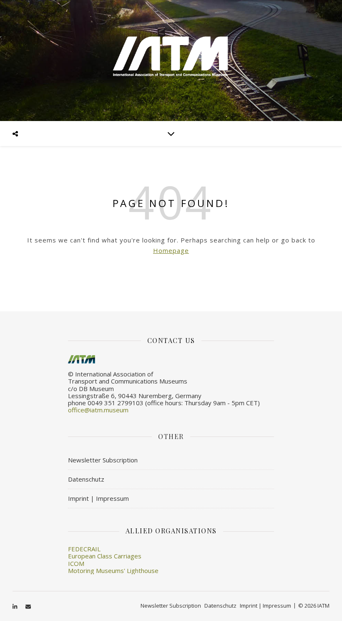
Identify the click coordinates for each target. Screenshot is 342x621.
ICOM (76, 563)
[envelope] (28, 606)
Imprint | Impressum (98, 498)
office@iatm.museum (98, 410)
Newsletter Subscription (103, 460)
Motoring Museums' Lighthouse (113, 570)
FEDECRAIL (84, 549)
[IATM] (171, 60)
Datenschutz (86, 479)
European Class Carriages (104, 556)
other (171, 436)
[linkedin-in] (15, 606)
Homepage (171, 250)
